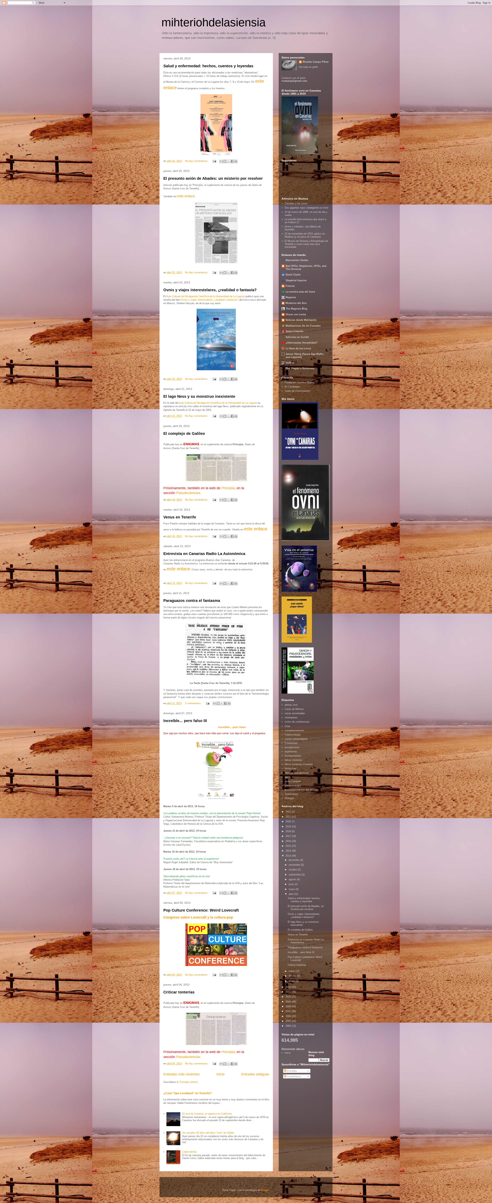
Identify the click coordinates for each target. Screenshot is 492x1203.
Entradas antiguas (255, 1074)
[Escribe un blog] (225, 161)
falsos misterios (293, 760)
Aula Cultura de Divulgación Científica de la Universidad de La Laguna (218, 402)
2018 (289, 831)
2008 (289, 1006)
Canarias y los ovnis (296, 203)
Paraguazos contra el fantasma (191, 600)
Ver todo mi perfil (308, 67)
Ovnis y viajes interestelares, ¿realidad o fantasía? (210, 290)
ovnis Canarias (293, 781)
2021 (289, 816)
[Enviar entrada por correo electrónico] (214, 161)
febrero (293, 975)
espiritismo (291, 751)
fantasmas (290, 768)
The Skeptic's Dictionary (300, 368)
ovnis (288, 777)
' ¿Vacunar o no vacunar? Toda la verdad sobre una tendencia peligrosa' (203, 837)
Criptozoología (293, 734)
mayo (292, 889)
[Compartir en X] (228, 161)
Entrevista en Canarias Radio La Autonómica (204, 554)
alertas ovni (291, 704)
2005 (289, 1021)
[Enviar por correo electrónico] (221, 161)
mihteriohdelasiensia (213, 22)
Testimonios (291, 794)
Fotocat (290, 286)
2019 (289, 826)
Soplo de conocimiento (297, 390)
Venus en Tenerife (179, 517)
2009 (289, 1001)
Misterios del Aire (296, 303)
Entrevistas (291, 743)
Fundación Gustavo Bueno (299, 382)
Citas (287, 726)
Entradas (291, 1070)
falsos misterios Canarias (299, 764)
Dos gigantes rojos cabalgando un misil (306, 207)
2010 (289, 996)
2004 (289, 1025)
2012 (289, 987)
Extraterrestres (293, 755)
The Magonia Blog (296, 308)
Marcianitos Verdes (297, 260)
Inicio (220, 1074)
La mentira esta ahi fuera (300, 291)
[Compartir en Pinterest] (236, 161)
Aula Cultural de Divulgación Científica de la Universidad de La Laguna (205, 296)
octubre (293, 869)
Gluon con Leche (296, 314)
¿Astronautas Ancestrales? (301, 342)
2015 (289, 845)
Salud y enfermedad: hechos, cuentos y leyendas (208, 66)
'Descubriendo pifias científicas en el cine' (186, 876)
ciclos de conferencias (297, 721)
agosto (293, 879)
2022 (289, 811)
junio (292, 884)
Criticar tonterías (178, 992)
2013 (289, 855)
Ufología (289, 798)
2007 (289, 1011)
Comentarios (293, 1076)
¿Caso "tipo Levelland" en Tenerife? (187, 1093)
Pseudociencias (188, 493)
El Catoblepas (292, 386)
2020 (289, 821)
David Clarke (293, 274)
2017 (289, 836)
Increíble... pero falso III (185, 721)
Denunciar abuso (293, 1049)
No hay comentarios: (197, 161)
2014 (289, 850)
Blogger (265, 1190)
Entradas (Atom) (189, 1082)
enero (292, 980)
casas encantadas (295, 713)
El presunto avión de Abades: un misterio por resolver (213, 178)
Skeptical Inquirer (296, 280)
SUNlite (290, 362)
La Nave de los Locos (298, 348)
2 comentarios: (193, 703)
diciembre (294, 860)
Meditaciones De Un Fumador (303, 325)
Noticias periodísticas (297, 772)
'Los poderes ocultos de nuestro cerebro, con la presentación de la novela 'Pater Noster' (212, 813)
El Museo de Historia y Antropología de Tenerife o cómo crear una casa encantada (306, 244)
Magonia (291, 297)
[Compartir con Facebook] (232, 161)
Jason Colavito (294, 331)
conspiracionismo (294, 730)
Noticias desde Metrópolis (301, 320)
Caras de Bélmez (294, 709)
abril (291, 894)
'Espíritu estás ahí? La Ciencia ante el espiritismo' (191, 858)
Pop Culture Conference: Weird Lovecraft (201, 910)
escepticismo (292, 747)
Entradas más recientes (181, 1074)
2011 (289, 991)
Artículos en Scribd (297, 337)
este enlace (255, 528)
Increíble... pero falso (232, 727)
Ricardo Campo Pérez (316, 61)
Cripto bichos (189, 1151)
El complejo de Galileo (184, 433)
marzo (292, 971)
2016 (289, 841)
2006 (289, 1016)
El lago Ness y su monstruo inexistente (199, 396)
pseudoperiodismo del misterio (301, 789)
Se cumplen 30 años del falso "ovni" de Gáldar (208, 1132)
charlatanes (291, 717)
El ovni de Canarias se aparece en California (207, 1113)
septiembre (295, 874)
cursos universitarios (296, 738)
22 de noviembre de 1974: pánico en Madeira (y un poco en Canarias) (305, 235)
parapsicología (293, 785)
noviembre (295, 864)
